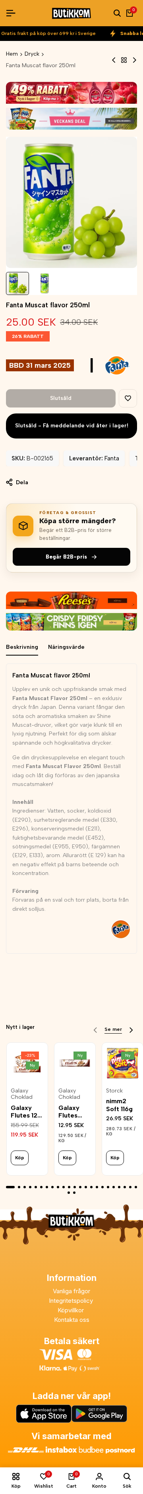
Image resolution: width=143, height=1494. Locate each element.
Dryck (32, 53)
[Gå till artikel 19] (113, 1187)
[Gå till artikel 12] (74, 1187)
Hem (12, 53)
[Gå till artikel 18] (108, 1187)
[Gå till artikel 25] (74, 1192)
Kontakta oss (71, 1319)
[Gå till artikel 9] (58, 1187)
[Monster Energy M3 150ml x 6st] (134, 60)
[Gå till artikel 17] (102, 1187)
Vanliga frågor (71, 1291)
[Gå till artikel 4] (30, 1187)
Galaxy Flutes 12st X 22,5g (27, 1111)
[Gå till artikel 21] (125, 1187)
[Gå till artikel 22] (130, 1187)
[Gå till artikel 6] (41, 1187)
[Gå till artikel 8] (52, 1187)
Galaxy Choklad (22, 1094)
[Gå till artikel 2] (19, 1187)
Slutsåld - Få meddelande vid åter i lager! (71, 425)
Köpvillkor (71, 1310)
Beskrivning (22, 647)
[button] (128, 398)
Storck (114, 1091)
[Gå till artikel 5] (36, 1187)
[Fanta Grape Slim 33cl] (114, 60)
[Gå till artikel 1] (10, 1187)
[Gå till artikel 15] (91, 1187)
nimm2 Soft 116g (119, 1104)
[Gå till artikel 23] (136, 1187)
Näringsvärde (66, 647)
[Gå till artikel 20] (119, 1187)
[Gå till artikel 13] (80, 1187)
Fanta (111, 458)
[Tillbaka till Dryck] (124, 60)
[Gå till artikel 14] (86, 1187)
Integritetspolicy (72, 1300)
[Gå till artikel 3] (24, 1187)
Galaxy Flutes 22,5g (68, 1111)
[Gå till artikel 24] (69, 1192)
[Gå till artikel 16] (97, 1187)
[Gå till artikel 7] (47, 1187)
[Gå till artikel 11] (69, 1187)
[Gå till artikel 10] (63, 1187)
